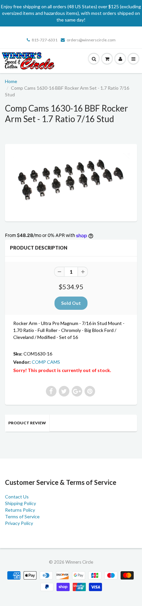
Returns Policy (20, 510)
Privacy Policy (19, 523)
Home (11, 81)
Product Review (27, 422)
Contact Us (17, 496)
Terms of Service (22, 516)
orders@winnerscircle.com (91, 39)
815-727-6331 (44, 39)
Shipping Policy (20, 503)
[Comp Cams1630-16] (71, 182)
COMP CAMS (46, 362)
